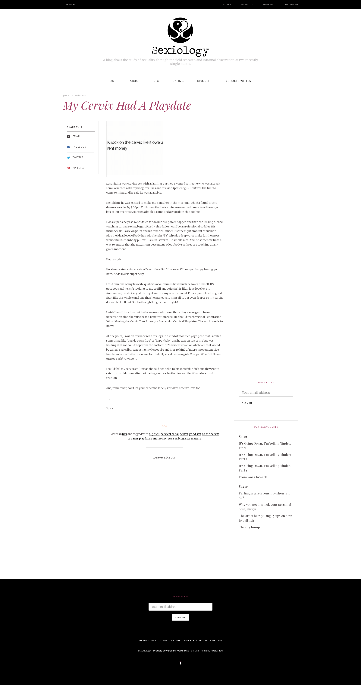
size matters (193, 438)
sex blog (178, 438)
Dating (178, 81)
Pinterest (269, 4)
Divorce (203, 81)
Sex (156, 81)
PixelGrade (217, 650)
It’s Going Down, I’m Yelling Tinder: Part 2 (265, 456)
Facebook (247, 4)
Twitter (226, 4)
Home (112, 81)
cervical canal (170, 434)
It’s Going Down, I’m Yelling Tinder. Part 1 (265, 468)
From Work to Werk (253, 477)
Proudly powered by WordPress (171, 650)
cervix (184, 434)
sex (170, 438)
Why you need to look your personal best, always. (265, 506)
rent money (159, 438)
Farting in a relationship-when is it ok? (264, 495)
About (135, 81)
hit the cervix (210, 434)
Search (70, 4)
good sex (195, 434)
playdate (144, 438)
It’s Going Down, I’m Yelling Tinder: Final (265, 445)
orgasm (132, 438)
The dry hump (249, 527)
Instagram (291, 4)
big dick (154, 434)
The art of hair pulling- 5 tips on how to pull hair (265, 518)
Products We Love (238, 81)
